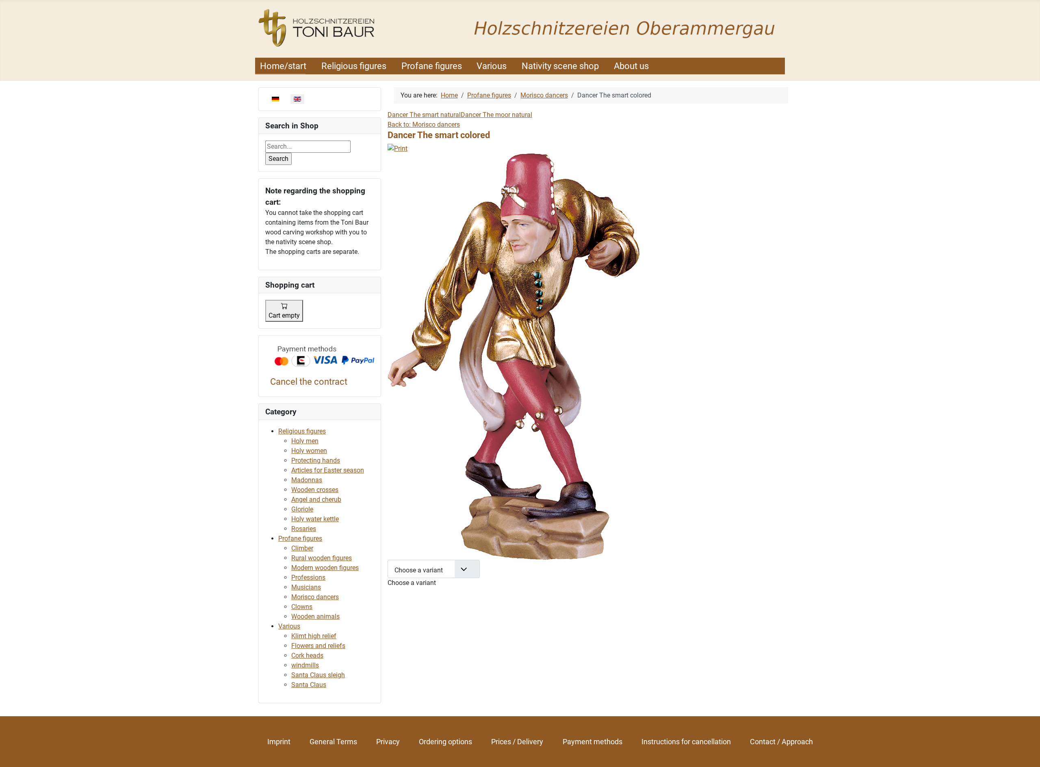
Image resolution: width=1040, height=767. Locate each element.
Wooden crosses (314, 490)
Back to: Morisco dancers (424, 124)
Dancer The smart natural (424, 115)
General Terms (333, 741)
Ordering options (445, 741)
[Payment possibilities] (324, 357)
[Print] (397, 148)
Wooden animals (315, 616)
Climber (302, 548)
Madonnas (306, 480)
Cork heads (307, 655)
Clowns (301, 607)
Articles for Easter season (327, 470)
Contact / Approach (781, 741)
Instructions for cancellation (686, 741)
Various (492, 66)
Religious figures (353, 66)
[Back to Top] (1026, 751)
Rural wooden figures (321, 558)
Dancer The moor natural (496, 115)
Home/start (283, 66)
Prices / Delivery (517, 741)
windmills (305, 665)
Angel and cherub (316, 499)
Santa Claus (308, 685)
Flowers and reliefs (318, 646)
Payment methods (592, 741)
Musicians (306, 587)
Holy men (304, 441)
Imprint (278, 741)
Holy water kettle (315, 519)
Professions (308, 577)
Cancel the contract (308, 382)
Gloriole (302, 509)
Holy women (309, 451)
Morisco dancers (315, 597)
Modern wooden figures (325, 568)
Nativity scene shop (560, 66)
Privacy (388, 741)
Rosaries (303, 529)
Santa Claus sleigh (318, 675)
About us (631, 66)
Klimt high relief (313, 636)
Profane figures (431, 66)
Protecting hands (315, 460)
